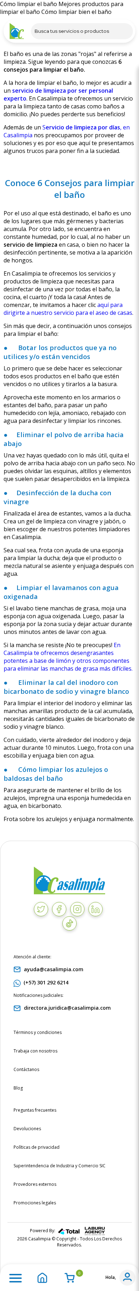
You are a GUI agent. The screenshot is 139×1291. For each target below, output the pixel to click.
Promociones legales (35, 1203)
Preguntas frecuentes (35, 1110)
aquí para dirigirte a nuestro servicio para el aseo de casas (68, 309)
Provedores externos (35, 1184)
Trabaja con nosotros (35, 1051)
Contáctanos (26, 1069)
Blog (18, 1088)
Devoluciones (27, 1129)
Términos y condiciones (38, 1032)
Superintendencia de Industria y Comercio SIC (59, 1166)
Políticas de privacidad (37, 1147)
